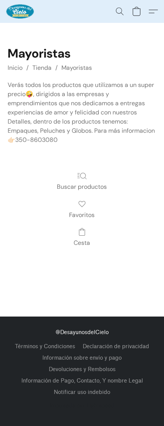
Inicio (15, 68)
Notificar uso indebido (82, 392)
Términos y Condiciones (45, 346)
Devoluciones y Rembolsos (82, 369)
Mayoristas (76, 68)
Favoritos (82, 215)
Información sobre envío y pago (82, 358)
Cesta (82, 243)
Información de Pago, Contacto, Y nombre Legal (82, 381)
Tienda (41, 68)
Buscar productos (82, 187)
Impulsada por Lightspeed (82, 405)
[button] (20, 11)
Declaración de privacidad (116, 346)
